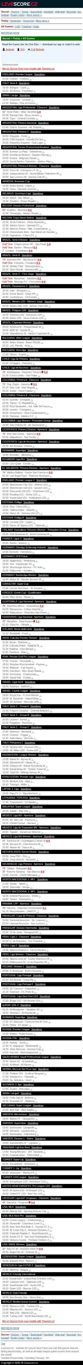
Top (3, 1343)
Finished (26, 26)
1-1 (37, 621)
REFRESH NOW (10, 33)
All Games (7, 26)
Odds (36, 26)
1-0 (39, 111)
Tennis (25, 11)
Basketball (36, 11)
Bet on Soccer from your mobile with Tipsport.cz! (28, 68)
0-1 (30, 210)
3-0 (46, 372)
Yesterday (15, 20)
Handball (48, 11)
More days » (42, 20)
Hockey (15, 11)
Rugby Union (18, 15)
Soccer (5, 11)
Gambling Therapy (34, 1358)
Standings (39, 74)
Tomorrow (28, 20)
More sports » (34, 15)
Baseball (71, 11)
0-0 (30, 250)
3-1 (39, 278)
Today (4, 20)
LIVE (17, 26)
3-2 (41, 606)
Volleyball (60, 11)
